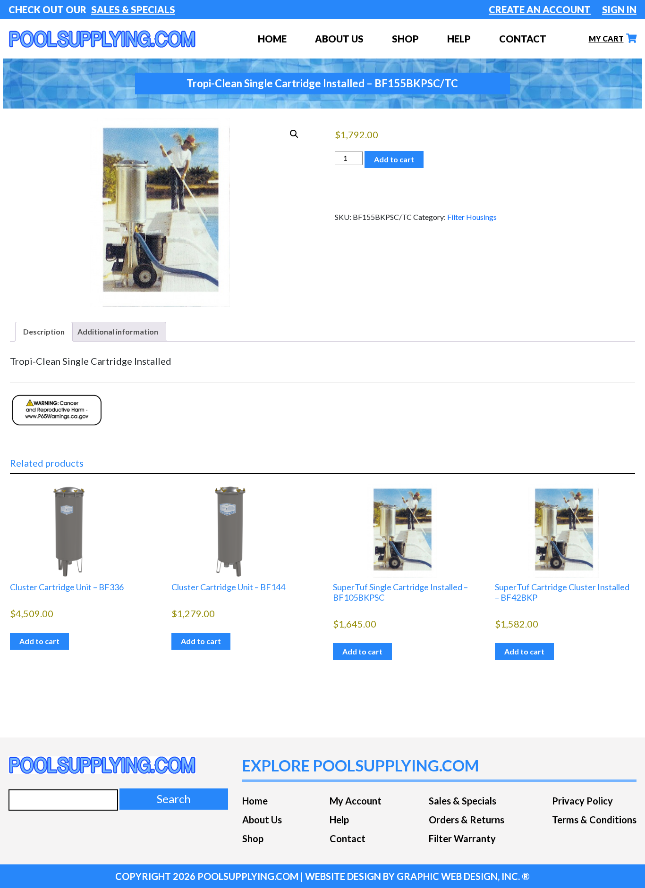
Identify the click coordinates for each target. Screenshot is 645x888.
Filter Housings (472, 216)
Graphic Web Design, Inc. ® (463, 876)
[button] (294, 134)
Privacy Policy (582, 800)
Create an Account (540, 9)
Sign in (619, 9)
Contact (522, 38)
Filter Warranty (462, 838)
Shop (252, 838)
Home (255, 800)
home (272, 38)
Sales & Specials (133, 9)
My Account (356, 800)
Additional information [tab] (117, 331)
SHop (405, 38)
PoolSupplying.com (247, 876)
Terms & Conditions (594, 819)
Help (459, 38)
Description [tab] (44, 331)
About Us (339, 38)
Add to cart (394, 159)
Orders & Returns (466, 819)
